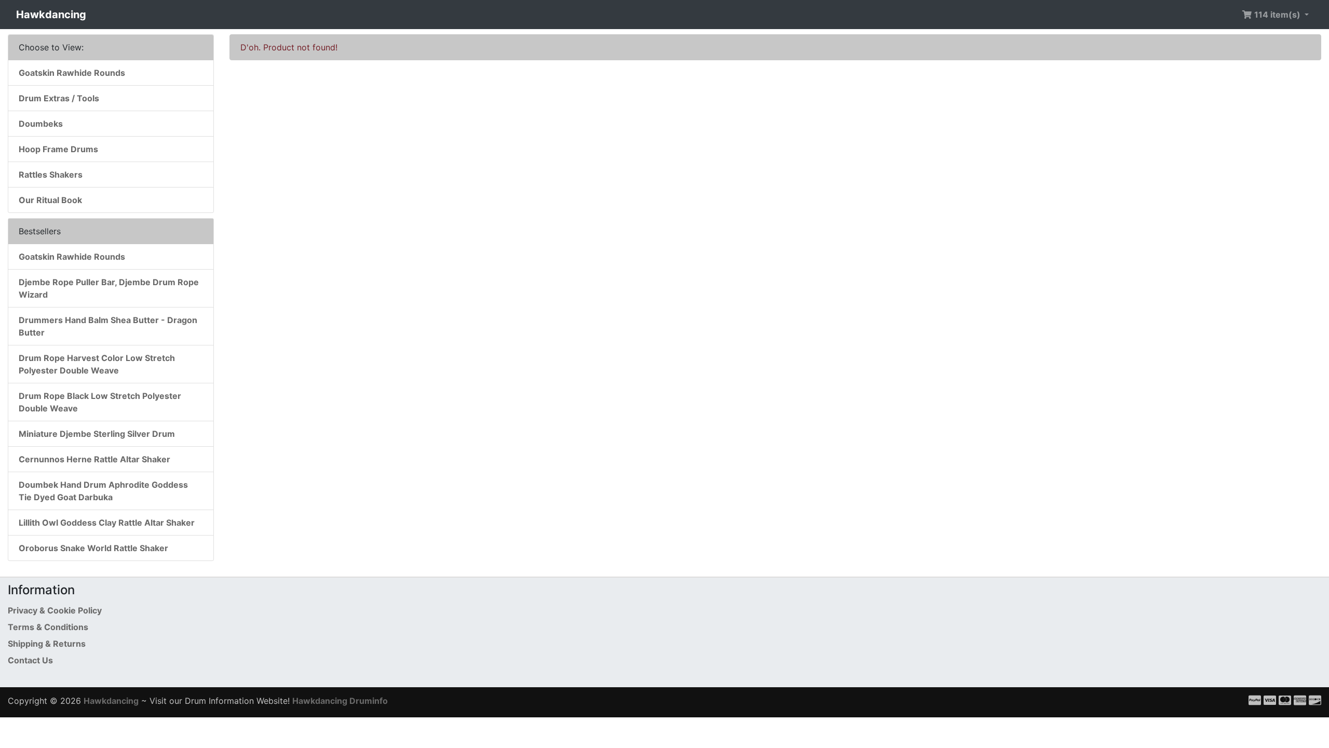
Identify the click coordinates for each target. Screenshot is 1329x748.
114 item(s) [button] (1277, 14)
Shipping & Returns (47, 643)
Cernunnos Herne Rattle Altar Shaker (94, 459)
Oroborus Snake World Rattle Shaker (93, 548)
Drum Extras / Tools (59, 98)
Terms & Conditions (48, 627)
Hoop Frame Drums (58, 149)
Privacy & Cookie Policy (55, 610)
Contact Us (30, 660)
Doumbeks (41, 123)
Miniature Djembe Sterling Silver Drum (97, 434)
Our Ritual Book (50, 200)
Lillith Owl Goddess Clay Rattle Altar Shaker (107, 522)
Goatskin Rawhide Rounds (72, 73)
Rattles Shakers (51, 174)
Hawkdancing (51, 14)
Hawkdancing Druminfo (340, 701)
